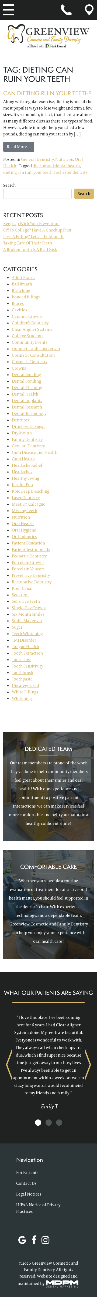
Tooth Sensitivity (27, 666)
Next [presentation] (88, 1064)
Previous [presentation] (9, 1064)
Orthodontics (24, 536)
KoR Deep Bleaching (30, 491)
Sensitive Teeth (26, 601)
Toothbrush (22, 672)
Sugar (17, 627)
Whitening (22, 698)
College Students (27, 336)
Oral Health (23, 523)
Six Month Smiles (28, 614)
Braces (18, 303)
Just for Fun (22, 485)
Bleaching (21, 290)
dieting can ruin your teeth (28, 172)
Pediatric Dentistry (29, 556)
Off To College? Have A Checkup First (37, 230)
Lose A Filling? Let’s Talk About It (33, 236)
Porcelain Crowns (28, 562)
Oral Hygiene (24, 530)
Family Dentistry (27, 439)
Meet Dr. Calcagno (29, 504)
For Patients (27, 1172)
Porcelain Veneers (28, 569)
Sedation (20, 595)
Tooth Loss (21, 659)
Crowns (19, 368)
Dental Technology (29, 413)
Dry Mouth (22, 433)
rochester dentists (70, 172)
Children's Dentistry (30, 323)
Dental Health (25, 394)
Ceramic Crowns (27, 316)
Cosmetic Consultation (33, 355)
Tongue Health (25, 646)
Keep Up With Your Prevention (31, 223)
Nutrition (64, 159)
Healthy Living (25, 478)
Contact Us (26, 1183)
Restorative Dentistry (31, 582)
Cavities (19, 310)
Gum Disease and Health (34, 452)
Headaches (22, 472)
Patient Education (28, 543)
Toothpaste (22, 679)
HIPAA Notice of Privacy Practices (38, 1208)
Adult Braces (23, 277)
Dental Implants (27, 400)
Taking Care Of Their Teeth (27, 243)
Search (9, 185)
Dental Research (27, 407)
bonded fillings (26, 297)
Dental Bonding (26, 374)
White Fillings (25, 692)
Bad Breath (22, 284)
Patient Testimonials (31, 549)
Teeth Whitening (27, 633)
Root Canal (22, 588)
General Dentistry (37, 159)
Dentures (20, 420)
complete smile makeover (36, 349)
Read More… (20, 146)
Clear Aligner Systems (32, 329)
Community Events (29, 342)
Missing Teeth (24, 510)
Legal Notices (28, 1194)
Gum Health (23, 459)
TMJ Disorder (24, 640)
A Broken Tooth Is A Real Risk (30, 249)
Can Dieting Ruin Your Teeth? (47, 93)
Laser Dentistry (26, 498)
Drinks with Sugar (28, 426)
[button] (38, 1122)
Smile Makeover (27, 621)
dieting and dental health (56, 166)
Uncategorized (25, 685)
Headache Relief (27, 465)
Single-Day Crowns (29, 608)
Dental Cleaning (27, 387)
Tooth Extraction (27, 653)
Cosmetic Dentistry (29, 362)
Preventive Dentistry (31, 575)
